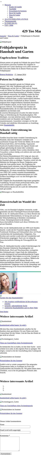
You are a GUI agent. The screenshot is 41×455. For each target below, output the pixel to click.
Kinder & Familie (15, 7)
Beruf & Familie (15, 13)
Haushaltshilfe (9, 125)
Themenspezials (10, 21)
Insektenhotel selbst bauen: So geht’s (13, 325)
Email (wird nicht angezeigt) (10, 430)
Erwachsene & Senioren (18, 11)
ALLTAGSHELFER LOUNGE (16, 19)
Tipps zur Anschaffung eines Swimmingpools (16, 343)
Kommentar (5, 436)
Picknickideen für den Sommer (11, 361)
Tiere (11, 17)
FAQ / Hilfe (9, 25)
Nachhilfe (12, 9)
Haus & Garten (14, 15)
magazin (3, 36)
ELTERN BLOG (11, 23)
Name (2, 424)
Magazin (8, 5)
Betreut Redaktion (6, 75)
